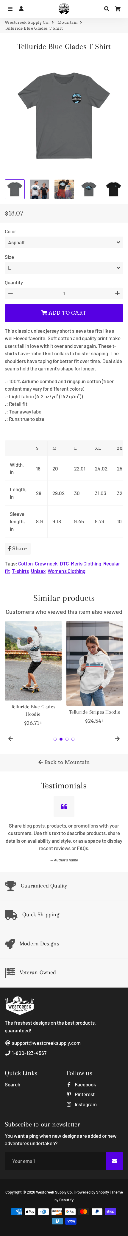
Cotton (25, 563)
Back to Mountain (66, 762)
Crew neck (46, 563)
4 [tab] (72, 739)
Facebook (85, 1084)
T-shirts (20, 571)
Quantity (14, 282)
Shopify (102, 1192)
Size (9, 257)
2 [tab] (61, 739)
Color (10, 231)
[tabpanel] (33, 674)
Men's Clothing (86, 563)
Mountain (67, 22)
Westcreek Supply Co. (27, 22)
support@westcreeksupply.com (46, 1043)
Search (12, 1084)
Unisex (38, 571)
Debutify (66, 1199)
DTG (64, 563)
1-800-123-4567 (28, 1053)
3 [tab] (66, 739)
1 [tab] (55, 739)
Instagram (85, 1104)
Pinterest (84, 1094)
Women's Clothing (66, 571)
